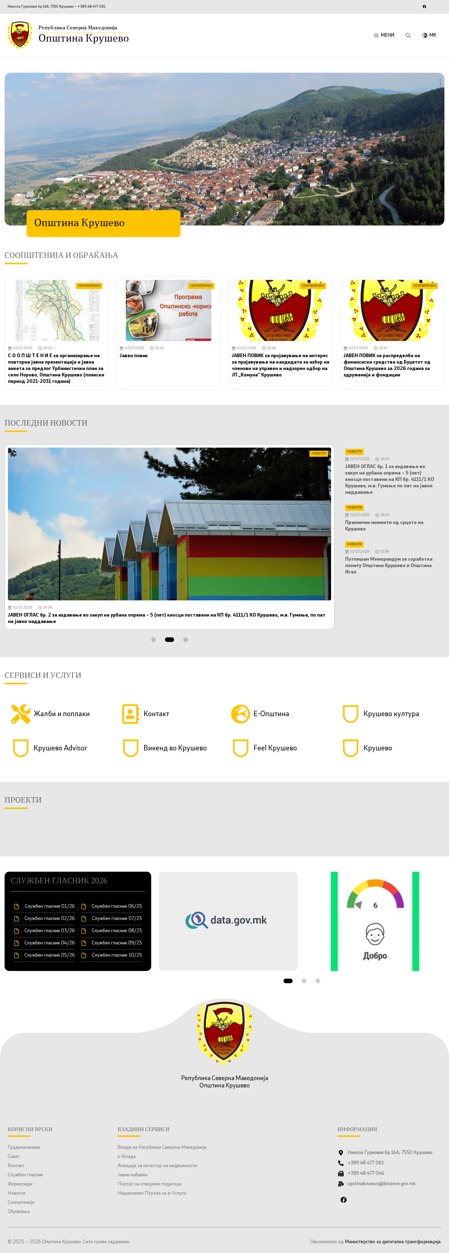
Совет (14, 1156)
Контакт (16, 1165)
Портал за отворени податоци (149, 1184)
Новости (16, 1193)
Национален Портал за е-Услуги (152, 1193)
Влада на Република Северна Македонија (162, 1147)
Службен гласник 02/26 (49, 918)
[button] (153, 639)
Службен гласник (25, 1175)
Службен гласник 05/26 (49, 955)
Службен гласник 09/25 (117, 943)
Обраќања (19, 1211)
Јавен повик (134, 356)
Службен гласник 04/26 (49, 943)
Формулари (20, 1184)
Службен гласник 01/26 (50, 906)
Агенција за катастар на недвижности (157, 1165)
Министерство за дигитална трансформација (392, 1242)
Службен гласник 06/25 (117, 906)
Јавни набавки (133, 1175)
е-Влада (127, 1156)
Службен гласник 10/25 (117, 955)
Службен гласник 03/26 (49, 931)
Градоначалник (24, 1147)
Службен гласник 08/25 (117, 931)
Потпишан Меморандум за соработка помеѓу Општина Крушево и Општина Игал (389, 566)
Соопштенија (21, 1202)
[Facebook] (424, 6)
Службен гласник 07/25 (117, 918)
